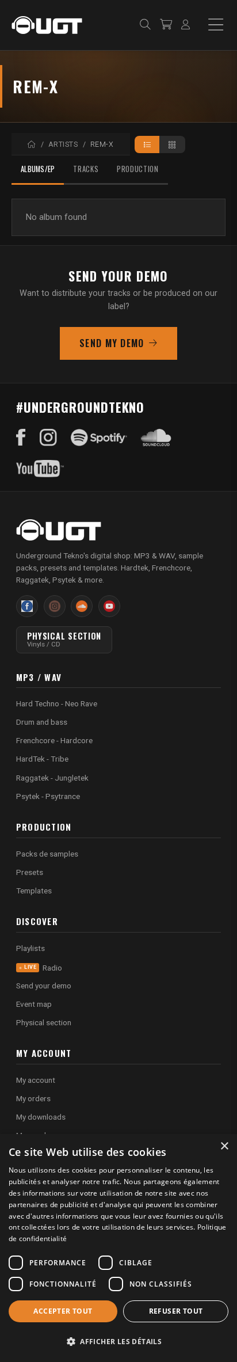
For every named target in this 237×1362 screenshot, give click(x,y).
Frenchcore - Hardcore (54, 740)
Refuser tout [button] (176, 1311)
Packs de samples (47, 853)
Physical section (43, 1022)
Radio (43, 967)
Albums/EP (38, 168)
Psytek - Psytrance (48, 796)
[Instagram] (48, 437)
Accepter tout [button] (62, 1311)
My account (35, 1080)
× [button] (224, 1146)
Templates (34, 890)
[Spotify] (99, 437)
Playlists (30, 948)
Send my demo (111, 343)
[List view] (147, 144)
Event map (34, 1004)
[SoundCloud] (156, 437)
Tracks (85, 168)
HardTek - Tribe (42, 758)
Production (137, 168)
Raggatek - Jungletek (52, 777)
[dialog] (118, 1248)
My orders (33, 1098)
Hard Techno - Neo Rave (56, 703)
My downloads (41, 1116)
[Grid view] (172, 144)
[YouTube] (40, 468)
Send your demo (43, 985)
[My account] (185, 25)
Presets (29, 872)
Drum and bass (41, 721)
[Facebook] (21, 437)
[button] (118, 1341)
